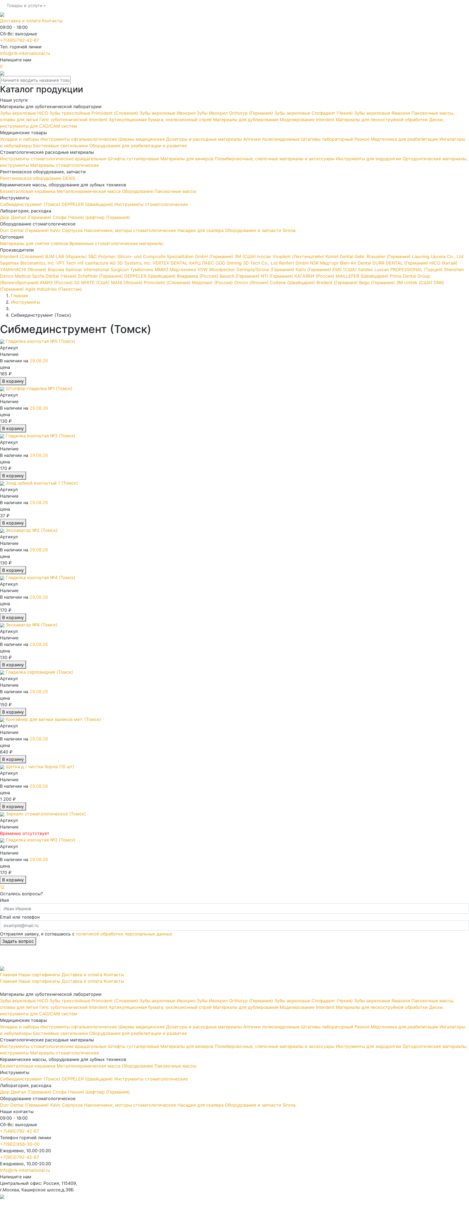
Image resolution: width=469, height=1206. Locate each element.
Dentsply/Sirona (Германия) (265, 269)
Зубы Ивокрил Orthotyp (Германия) (235, 113)
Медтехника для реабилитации (405, 139)
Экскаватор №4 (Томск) (32, 624)
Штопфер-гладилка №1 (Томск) (39, 388)
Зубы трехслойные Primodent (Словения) (94, 113)
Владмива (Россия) (197, 276)
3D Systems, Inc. (135, 263)
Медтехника (183, 269)
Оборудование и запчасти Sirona (260, 230)
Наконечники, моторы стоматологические (131, 230)
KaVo (56, 230)
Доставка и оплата (20, 20)
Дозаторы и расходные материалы (204, 139)
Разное (362, 139)
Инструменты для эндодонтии (369, 158)
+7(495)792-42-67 (19, 40)
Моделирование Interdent (308, 119)
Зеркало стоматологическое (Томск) (46, 813)
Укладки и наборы (20, 139)
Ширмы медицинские (142, 139)
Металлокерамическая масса (89, 191)
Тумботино (142, 269)
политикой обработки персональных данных (124, 934)
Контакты (52, 20)
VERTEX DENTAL (171, 263)
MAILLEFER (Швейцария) (361, 276)
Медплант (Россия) (212, 282)
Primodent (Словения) (166, 282)
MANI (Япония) (126, 282)
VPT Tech (66, 263)
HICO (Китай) (443, 263)
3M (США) (244, 256)
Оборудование (138, 191)
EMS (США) (344, 269)
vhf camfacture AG (97, 263)
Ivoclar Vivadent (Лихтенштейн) (290, 256)
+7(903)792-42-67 (19, 1157)
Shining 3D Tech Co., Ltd (253, 263)
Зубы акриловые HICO (24, 113)
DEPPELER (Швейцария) (88, 204)
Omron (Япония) (250, 282)
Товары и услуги (24, 5)
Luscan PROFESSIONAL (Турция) (409, 269)
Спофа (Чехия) (69, 217)
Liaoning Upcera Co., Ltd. (437, 256)
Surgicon (120, 269)
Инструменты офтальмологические (79, 139)
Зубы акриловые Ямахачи (382, 113)
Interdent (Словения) (22, 256)
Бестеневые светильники (61, 145)
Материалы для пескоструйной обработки (382, 119)
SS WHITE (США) (91, 282)
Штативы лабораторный (327, 139)
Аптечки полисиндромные (272, 139)
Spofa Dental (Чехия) (54, 276)
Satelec (366, 269)
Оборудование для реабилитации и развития (138, 145)
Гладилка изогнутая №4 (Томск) (40, 577)
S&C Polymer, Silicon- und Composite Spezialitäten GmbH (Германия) (160, 256)
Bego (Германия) (376, 282)
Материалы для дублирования (246, 119)
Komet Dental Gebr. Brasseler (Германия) (367, 256)
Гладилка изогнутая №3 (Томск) (40, 435)
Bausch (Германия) (238, 276)
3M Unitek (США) (413, 282)
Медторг (330, 263)
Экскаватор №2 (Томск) (32, 530)
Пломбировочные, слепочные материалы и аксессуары (275, 158)
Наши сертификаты (39, 974)
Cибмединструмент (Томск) (31, 204)
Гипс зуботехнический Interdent (74, 119)
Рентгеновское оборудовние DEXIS (37, 178)
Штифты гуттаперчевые (134, 158)
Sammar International (87, 269)
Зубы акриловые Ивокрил (168, 113)
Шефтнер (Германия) (107, 217)
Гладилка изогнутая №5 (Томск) (40, 341)
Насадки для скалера (201, 230)
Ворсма (55, 269)
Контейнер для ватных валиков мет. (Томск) (53, 719)
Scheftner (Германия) (100, 276)
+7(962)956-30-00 (20, 1144)
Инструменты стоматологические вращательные (54, 158)
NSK (315, 263)
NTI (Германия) (276, 276)
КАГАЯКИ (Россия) (313, 276)
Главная (8, 974)
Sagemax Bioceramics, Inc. (28, 263)
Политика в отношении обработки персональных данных (61, 1202)
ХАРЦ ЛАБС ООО (208, 263)
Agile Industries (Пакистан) (53, 289)
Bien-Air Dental (356, 263)
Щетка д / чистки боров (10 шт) (40, 766)
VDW (203, 269)
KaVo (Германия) (312, 269)
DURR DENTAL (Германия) (400, 263)
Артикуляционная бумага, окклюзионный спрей (161, 119)
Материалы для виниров (187, 158)
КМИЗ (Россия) (56, 282)
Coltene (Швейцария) (291, 282)
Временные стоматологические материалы (116, 243)
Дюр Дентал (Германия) (26, 217)
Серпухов (73, 230)
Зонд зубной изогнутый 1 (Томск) (42, 483)
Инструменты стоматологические (151, 204)
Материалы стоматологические (64, 165)
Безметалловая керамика (28, 191)
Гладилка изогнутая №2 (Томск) (40, 840)
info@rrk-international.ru (25, 53)
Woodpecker (222, 269)
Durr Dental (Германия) (25, 230)
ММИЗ (162, 269)
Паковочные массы (175, 191)
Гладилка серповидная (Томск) (39, 672)
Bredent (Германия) (336, 282)
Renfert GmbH (294, 263)
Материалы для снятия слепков (34, 243)
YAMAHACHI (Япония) (23, 269)
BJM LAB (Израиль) (65, 256)
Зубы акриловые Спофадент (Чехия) (314, 113)
